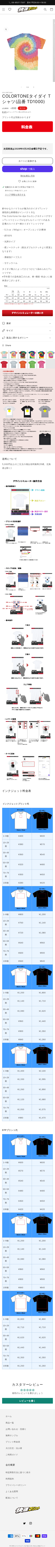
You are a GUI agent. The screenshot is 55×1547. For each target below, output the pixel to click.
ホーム (9, 1416)
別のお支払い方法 (27, 176)
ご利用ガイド (12, 1454)
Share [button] (8, 345)
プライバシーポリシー (16, 1485)
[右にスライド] (34, 87)
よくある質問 (12, 1491)
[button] (3, 9)
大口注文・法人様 (14, 1448)
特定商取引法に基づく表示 (18, 1472)
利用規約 (10, 1478)
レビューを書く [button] (27, 1400)
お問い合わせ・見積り (16, 1429)
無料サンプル (12, 1435)
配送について (12, 1498)
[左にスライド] (21, 87)
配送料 (4, 112)
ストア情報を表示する (15, 194)
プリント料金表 (13, 1442)
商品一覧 (10, 1422)
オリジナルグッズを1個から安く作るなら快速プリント (30, 1546)
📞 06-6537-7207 (17, 2)
